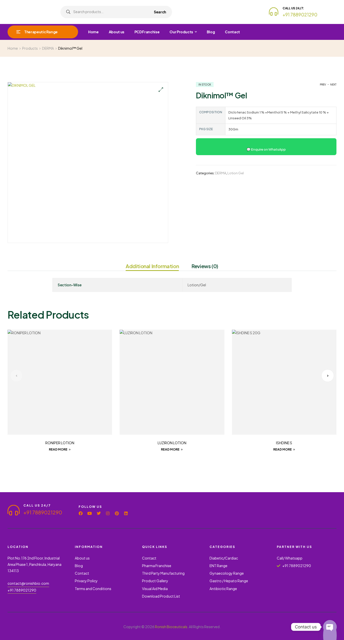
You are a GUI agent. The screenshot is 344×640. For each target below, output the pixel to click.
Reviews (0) (204, 266)
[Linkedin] (126, 513)
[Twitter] (99, 513)
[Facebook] (81, 513)
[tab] (152, 267)
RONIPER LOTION (59, 442)
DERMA (220, 173)
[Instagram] (108, 513)
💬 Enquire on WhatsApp (266, 149)
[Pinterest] (117, 513)
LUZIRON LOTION (172, 442)
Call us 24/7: (293, 8)
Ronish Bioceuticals (171, 626)
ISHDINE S (284, 442)
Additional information (152, 266)
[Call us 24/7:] (273, 11)
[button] (160, 89)
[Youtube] (90, 513)
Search (160, 12)
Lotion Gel (235, 173)
